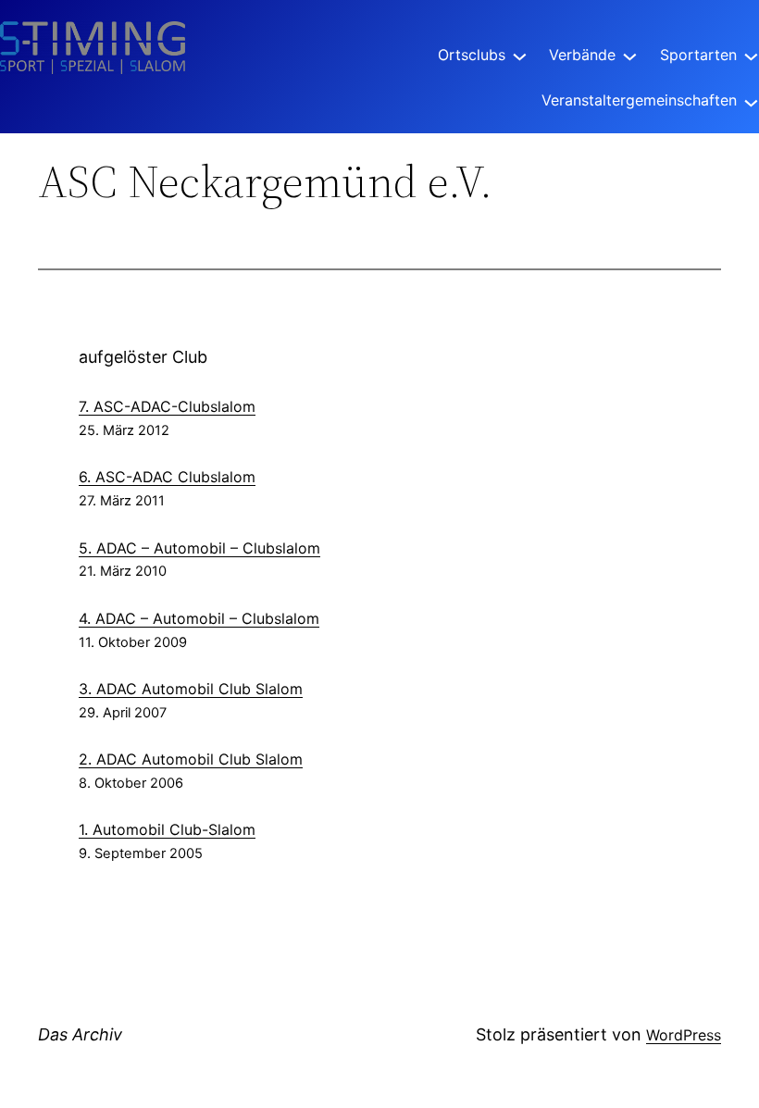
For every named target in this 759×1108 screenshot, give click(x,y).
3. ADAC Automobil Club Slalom (191, 688)
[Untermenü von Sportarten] (751, 55)
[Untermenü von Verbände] (630, 55)
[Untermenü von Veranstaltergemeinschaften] (751, 100)
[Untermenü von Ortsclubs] (520, 55)
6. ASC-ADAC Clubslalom (167, 476)
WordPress (683, 1035)
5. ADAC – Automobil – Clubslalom (199, 548)
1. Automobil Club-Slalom (167, 829)
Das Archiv (80, 1034)
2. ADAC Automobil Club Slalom (191, 759)
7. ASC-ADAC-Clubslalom (167, 406)
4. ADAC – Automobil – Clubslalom (199, 618)
